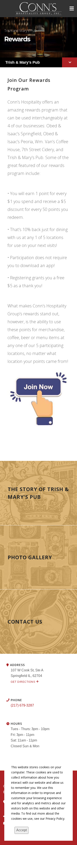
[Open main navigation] (72, 8)
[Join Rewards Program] (38, 398)
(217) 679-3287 (22, 705)
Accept (21, 830)
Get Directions (23, 681)
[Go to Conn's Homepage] (38, 8)
